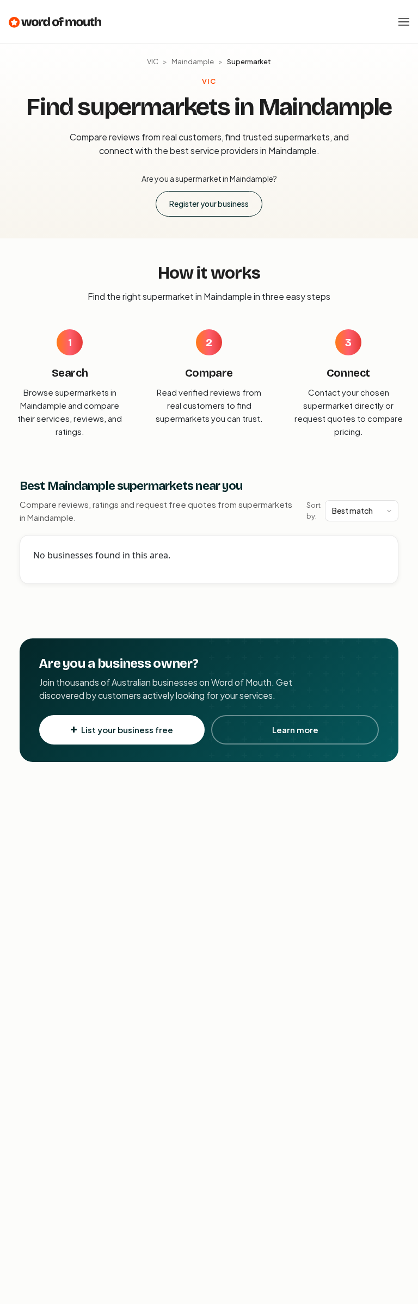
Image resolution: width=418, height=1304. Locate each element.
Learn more (295, 729)
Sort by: (313, 510)
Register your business (209, 203)
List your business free (127, 729)
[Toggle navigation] (403, 21)
